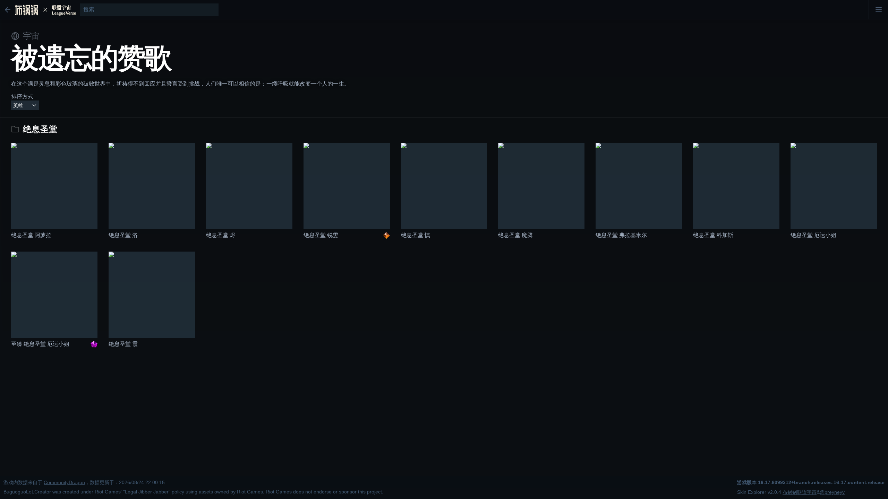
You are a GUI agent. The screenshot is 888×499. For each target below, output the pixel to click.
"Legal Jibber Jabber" (146, 491)
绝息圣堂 (40, 129)
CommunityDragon (64, 482)
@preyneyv (832, 492)
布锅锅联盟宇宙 (800, 492)
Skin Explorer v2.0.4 (759, 492)
